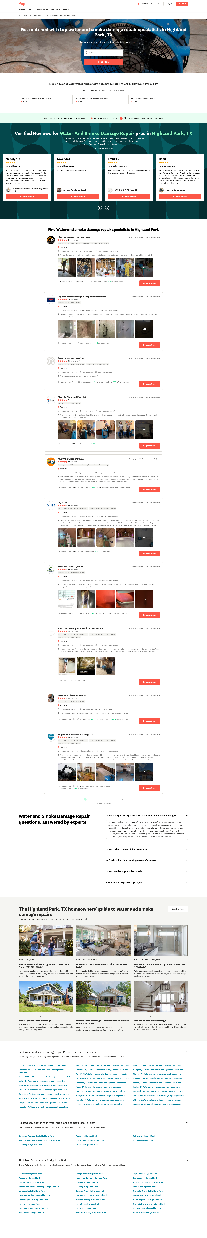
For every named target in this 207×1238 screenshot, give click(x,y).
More (52, 9)
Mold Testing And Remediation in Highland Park (39, 1140)
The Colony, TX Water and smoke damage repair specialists (158, 1095)
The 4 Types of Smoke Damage (35, 1020)
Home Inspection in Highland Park (147, 1199)
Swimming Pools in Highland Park (33, 1199)
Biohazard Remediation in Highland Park (36, 1136)
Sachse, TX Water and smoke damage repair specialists (157, 1082)
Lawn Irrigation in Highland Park (147, 1195)
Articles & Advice (62, 9)
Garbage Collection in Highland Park (91, 1195)
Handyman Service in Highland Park (91, 1178)
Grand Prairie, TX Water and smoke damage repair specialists (102, 1065)
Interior (22, 9)
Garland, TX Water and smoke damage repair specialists (43, 1090)
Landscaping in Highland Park (32, 1191)
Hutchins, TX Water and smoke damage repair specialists (100, 1091)
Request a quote (27, 196)
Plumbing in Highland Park (30, 1144)
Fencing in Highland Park (29, 1178)
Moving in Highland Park (29, 1204)
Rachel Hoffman (141, 960)
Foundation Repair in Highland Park (34, 1208)
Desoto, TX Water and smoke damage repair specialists (157, 1065)
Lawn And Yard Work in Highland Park (35, 1195)
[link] (8, 189)
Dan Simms (138, 1016)
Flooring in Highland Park (87, 1186)
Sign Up (182, 3)
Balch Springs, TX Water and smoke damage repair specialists (102, 1078)
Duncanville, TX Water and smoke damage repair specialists (102, 1069)
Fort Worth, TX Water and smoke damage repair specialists (101, 1074)
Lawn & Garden (42, 9)
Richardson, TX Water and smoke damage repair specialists (44, 1098)
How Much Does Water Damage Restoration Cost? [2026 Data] (159, 966)
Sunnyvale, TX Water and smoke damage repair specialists (101, 1095)
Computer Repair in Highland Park (148, 1191)
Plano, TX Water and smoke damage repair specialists (99, 1087)
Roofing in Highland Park (86, 1136)
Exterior (30, 9)
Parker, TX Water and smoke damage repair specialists (156, 1087)
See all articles (178, 909)
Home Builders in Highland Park (147, 1212)
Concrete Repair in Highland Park (90, 1191)
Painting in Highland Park (144, 1136)
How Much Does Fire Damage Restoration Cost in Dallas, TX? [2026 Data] (44, 966)
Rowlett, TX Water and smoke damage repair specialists (100, 1100)
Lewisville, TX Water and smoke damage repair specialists (158, 1091)
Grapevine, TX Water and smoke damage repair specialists (158, 1078)
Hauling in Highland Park (144, 1140)
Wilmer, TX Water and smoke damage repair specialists (157, 1100)
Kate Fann (80, 960)
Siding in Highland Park (86, 1208)
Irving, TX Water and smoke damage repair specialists (42, 1081)
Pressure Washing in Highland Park (91, 1212)
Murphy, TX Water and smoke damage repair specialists (157, 1074)
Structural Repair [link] (36, 15)
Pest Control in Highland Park (31, 1212)
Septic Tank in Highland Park (145, 1173)
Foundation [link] (23, 15)
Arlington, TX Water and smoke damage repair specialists (158, 1069)
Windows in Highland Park (144, 1186)
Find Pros (103, 61)
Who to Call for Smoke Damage (150, 1020)
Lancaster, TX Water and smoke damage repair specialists (101, 1082)
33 (122, 799)
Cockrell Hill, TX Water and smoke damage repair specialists (45, 1077)
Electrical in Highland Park (30, 1173)
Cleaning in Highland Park (87, 1182)
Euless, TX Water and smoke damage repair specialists (99, 1104)
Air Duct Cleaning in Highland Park (148, 1182)
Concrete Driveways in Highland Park (149, 1204)
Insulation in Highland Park (87, 1204)
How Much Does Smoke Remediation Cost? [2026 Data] (101, 966)
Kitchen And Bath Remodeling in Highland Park (39, 1186)
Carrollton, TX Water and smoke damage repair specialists (44, 1094)
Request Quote (150, 283)
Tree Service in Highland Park (31, 1182)
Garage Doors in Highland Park (89, 1173)
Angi (21, 960)
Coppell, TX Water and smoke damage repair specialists (43, 1102)
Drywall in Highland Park (87, 1144)
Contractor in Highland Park (145, 1178)
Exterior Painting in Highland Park (90, 1199)
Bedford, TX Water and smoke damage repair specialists (157, 1104)
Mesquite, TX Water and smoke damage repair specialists (43, 1107)
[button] (67, 267)
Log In (169, 3)
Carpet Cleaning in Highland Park (90, 1140)
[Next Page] (129, 799)
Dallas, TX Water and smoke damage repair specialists (42, 1065)
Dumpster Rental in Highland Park (148, 1208)
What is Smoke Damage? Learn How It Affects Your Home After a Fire (102, 1022)
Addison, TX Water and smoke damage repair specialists (43, 1085)
